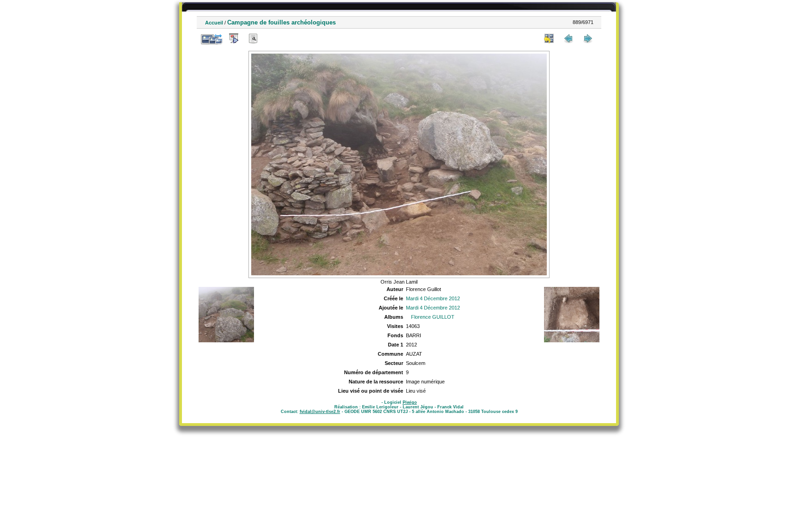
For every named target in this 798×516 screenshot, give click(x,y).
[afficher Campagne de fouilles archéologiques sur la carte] (272, 38)
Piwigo (410, 402)
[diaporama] (233, 38)
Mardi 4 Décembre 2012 (433, 298)
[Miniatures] (549, 38)
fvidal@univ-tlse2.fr (320, 411)
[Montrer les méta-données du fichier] (253, 38)
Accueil (214, 22)
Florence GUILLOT (432, 317)
